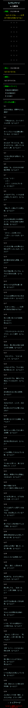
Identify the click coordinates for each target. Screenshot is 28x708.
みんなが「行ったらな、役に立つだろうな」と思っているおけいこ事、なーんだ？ (14, 145)
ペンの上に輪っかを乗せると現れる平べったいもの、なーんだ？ (14, 249)
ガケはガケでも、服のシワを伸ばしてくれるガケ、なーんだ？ (14, 380)
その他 (8, 96)
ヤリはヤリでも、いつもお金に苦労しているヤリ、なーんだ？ (14, 197)
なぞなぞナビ (14, 3)
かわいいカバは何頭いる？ (13, 557)
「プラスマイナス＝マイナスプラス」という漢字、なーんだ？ (14, 334)
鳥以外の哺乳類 (11, 90)
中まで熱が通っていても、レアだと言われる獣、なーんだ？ (14, 273)
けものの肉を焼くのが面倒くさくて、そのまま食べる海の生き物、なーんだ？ (14, 221)
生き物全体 (10, 93)
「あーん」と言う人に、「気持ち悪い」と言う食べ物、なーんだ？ (14, 637)
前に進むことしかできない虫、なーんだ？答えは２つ (13, 661)
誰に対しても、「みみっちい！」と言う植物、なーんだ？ (13, 590)
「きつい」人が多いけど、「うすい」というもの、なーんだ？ (14, 235)
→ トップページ (14, 703)
